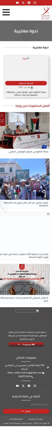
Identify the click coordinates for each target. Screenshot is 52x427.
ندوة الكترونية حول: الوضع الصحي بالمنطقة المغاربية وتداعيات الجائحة (26, 93)
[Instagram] (35, 3)
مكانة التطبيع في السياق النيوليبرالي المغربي (28, 151)
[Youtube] (17, 3)
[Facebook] (29, 3)
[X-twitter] (23, 3)
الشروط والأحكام (16, 419)
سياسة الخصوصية (35, 419)
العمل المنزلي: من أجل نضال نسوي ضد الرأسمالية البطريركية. (26, 204)
